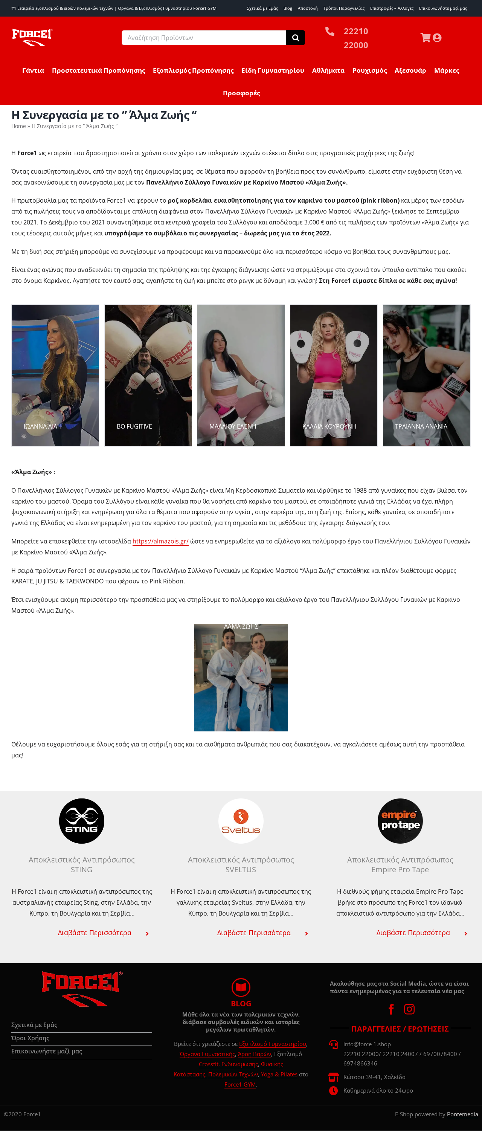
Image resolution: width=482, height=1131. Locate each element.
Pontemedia (462, 1114)
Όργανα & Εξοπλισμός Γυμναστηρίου (155, 8)
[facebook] (391, 1009)
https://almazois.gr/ (161, 541)
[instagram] (409, 1009)
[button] (81, 932)
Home (18, 126)
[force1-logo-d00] (82, 973)
